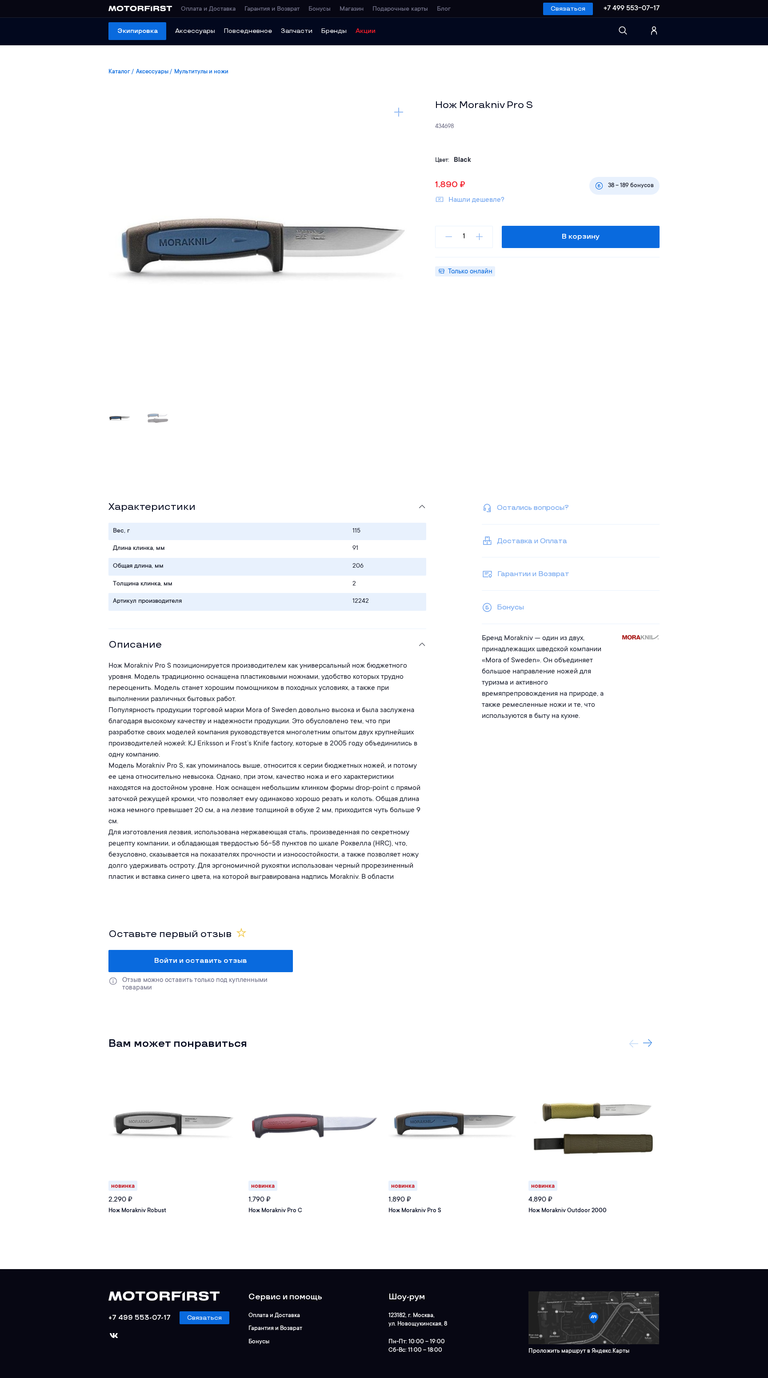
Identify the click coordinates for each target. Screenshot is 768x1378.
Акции (366, 31)
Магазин (352, 9)
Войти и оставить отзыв (200, 961)
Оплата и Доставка (208, 9)
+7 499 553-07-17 (632, 8)
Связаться (568, 8)
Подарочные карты (400, 9)
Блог (444, 9)
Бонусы (319, 9)
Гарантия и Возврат (272, 9)
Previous (633, 1043)
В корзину (581, 236)
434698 (444, 126)
